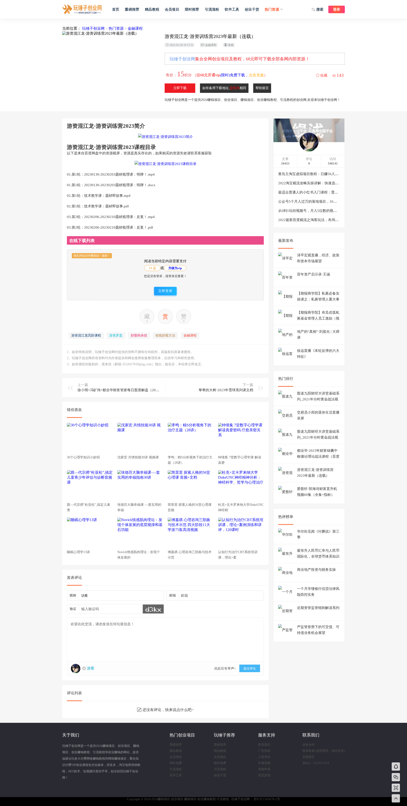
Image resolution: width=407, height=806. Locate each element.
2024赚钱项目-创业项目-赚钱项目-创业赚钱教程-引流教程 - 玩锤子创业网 (82, 9)
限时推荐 (192, 9)
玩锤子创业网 (93, 28)
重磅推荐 (132, 9)
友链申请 (264, 769)
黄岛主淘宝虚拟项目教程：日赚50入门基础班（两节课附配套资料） (331, 174)
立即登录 (165, 291)
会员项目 (172, 9)
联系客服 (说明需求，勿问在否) (323, 751)
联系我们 (264, 744)
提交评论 (250, 668)
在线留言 (308, 757)
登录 (336, 9)
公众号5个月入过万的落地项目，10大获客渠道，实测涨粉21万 (327, 201)
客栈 (231, 45)
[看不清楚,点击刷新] (153, 608)
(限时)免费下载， (230, 75)
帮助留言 (262, 88)
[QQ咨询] (396, 767)
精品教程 (152, 9)
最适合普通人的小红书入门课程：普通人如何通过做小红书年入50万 (331, 192)
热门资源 (272, 9)
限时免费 (176, 763)
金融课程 (135, 28)
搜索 (319, 9)
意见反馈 (264, 775)
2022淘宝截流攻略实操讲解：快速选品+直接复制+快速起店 (324, 183)
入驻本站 (264, 757)
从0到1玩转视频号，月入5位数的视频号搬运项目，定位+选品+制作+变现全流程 (340, 211)
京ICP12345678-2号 (266, 799)
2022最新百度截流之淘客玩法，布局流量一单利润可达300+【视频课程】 (335, 220)
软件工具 (232, 9)
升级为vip (175, 268)
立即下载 (180, 88)
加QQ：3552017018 (315, 763)
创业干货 (252, 9)
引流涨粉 (212, 9)
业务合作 (308, 744)
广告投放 (264, 751)
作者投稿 (264, 763)
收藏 (323, 75)
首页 (115, 9)
